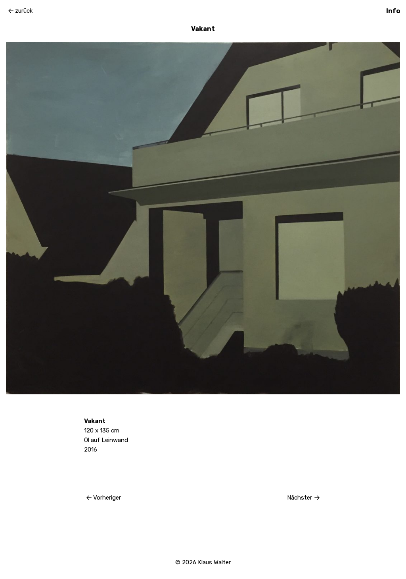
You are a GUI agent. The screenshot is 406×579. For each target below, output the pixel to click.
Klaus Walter (214, 562)
